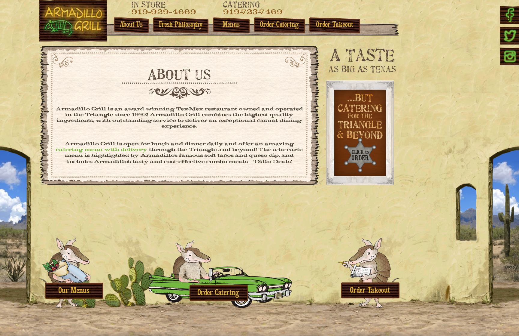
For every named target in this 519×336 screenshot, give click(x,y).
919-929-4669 (163, 13)
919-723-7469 (253, 13)
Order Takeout (334, 25)
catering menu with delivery (101, 150)
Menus (231, 25)
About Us (131, 25)
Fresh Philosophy (181, 25)
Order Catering (279, 25)
